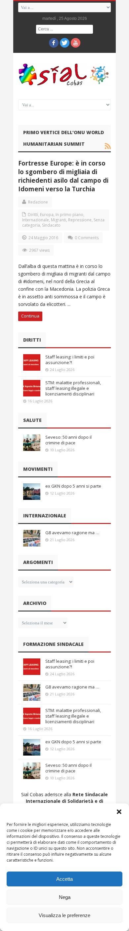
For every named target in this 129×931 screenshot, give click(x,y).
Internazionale (35, 220)
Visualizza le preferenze (64, 915)
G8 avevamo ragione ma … (72, 533)
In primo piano (69, 214)
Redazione (38, 202)
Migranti (58, 220)
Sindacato (51, 225)
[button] (119, 811)
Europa (47, 214)
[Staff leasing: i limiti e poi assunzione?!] (31, 362)
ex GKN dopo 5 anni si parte (73, 486)
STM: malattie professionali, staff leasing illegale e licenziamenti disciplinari (73, 388)
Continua (30, 316)
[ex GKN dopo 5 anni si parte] (31, 491)
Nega (64, 897)
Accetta (64, 879)
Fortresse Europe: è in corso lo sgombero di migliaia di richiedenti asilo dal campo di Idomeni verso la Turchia (63, 176)
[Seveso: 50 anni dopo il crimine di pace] (31, 442)
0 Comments (87, 238)
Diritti (33, 214)
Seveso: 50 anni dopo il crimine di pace (68, 440)
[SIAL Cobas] (64, 74)
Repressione (80, 220)
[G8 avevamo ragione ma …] (31, 538)
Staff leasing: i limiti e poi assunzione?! (69, 359)
